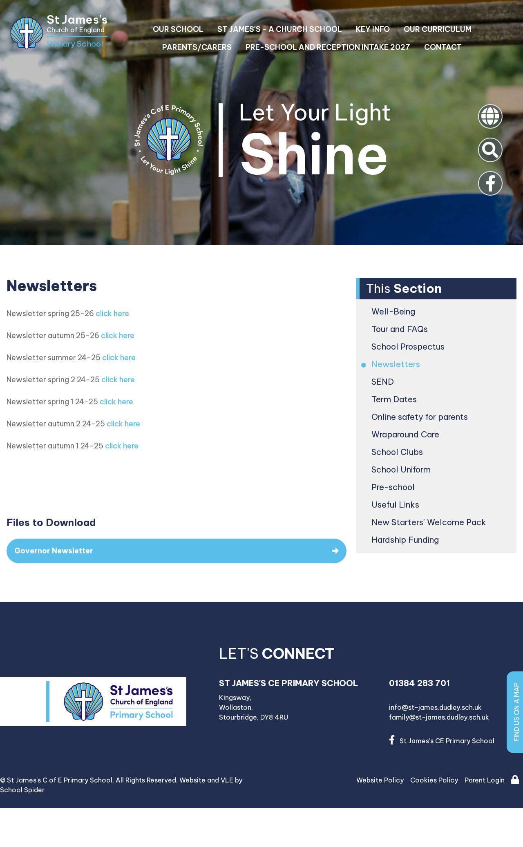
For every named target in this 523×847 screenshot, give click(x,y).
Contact (443, 47)
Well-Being (394, 311)
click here (112, 313)
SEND (383, 382)
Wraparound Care (406, 434)
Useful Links (396, 504)
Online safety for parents (420, 417)
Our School (178, 29)
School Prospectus (409, 346)
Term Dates (395, 399)
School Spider (22, 790)
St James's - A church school (279, 29)
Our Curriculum (438, 29)
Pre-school (394, 487)
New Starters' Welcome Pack (429, 522)
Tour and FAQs (400, 329)
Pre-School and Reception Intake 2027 (328, 47)
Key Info (373, 29)
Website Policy (380, 780)
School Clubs (398, 452)
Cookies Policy (434, 780)
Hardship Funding (406, 540)
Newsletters (396, 364)
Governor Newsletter (53, 550)
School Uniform (402, 469)
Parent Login (485, 780)
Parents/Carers (197, 47)
